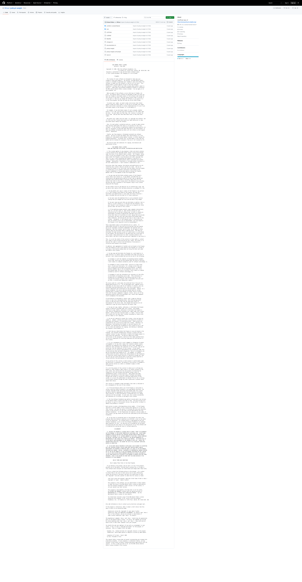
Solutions (18, 3)
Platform (9, 3)
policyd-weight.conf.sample (114, 51)
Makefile (109, 38)
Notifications (278, 8)
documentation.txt (111, 45)
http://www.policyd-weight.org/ (186, 22)
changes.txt (110, 42)
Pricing (55, 3)
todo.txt (109, 55)
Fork (287, 8)
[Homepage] (4, 3)
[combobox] (155, 17)
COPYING (109, 32)
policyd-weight (16, 8)
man (108, 29)
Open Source (37, 3)
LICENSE (109, 35)
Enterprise (47, 3)
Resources (27, 3)
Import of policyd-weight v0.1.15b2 (130, 22)
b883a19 (158, 22)
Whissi (6, 8)
